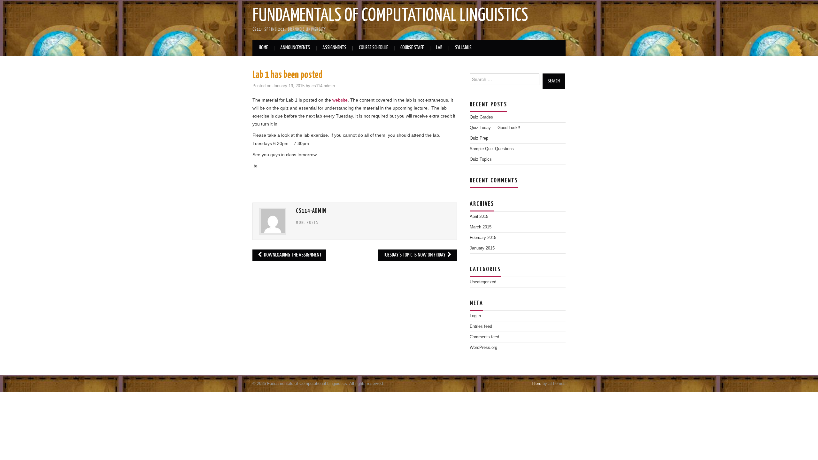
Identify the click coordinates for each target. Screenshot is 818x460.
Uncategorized (483, 282)
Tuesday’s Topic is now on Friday (414, 255)
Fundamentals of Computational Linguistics (390, 16)
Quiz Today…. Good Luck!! (495, 128)
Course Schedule (373, 47)
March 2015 (480, 227)
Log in (475, 316)
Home (263, 47)
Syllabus (463, 47)
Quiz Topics (481, 159)
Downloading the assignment (292, 255)
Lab (439, 47)
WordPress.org (483, 347)
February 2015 (483, 237)
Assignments (334, 47)
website (340, 100)
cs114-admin (323, 86)
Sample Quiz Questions (492, 149)
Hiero (536, 383)
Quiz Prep (479, 138)
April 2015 (479, 216)
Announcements (295, 47)
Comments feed (484, 337)
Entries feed (481, 326)
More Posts (307, 223)
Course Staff (412, 47)
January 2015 (482, 248)
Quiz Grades (481, 117)
